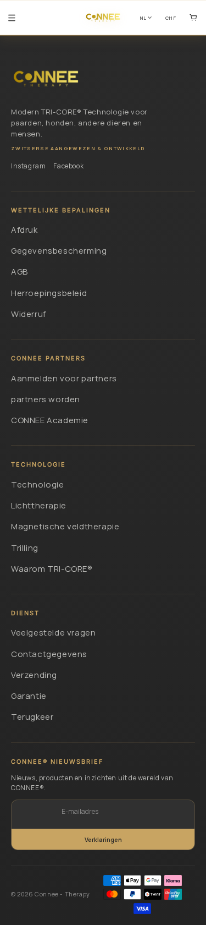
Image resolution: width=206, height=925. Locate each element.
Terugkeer (32, 717)
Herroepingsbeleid (49, 293)
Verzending (34, 675)
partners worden (45, 399)
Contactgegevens (49, 654)
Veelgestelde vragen (53, 632)
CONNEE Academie (49, 420)
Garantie (29, 696)
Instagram (28, 166)
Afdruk (24, 230)
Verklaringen (103, 839)
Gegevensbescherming (59, 250)
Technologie (37, 484)
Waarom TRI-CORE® (52, 568)
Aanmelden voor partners (64, 378)
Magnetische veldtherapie (65, 526)
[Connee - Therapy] (46, 79)
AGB (19, 271)
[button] (12, 18)
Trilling (24, 548)
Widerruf (28, 314)
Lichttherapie (38, 505)
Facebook (68, 166)
